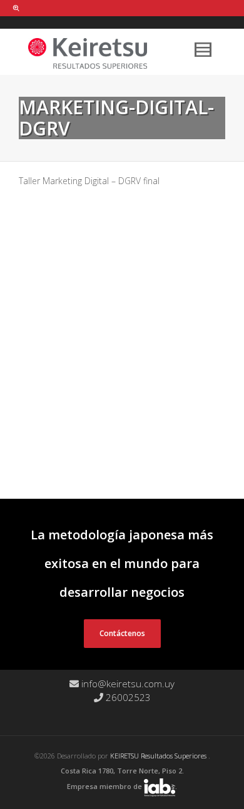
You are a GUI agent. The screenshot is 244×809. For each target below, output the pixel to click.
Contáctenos (122, 633)
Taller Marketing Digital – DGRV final (89, 181)
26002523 (127, 697)
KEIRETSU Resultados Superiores (159, 755)
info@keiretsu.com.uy (127, 683)
